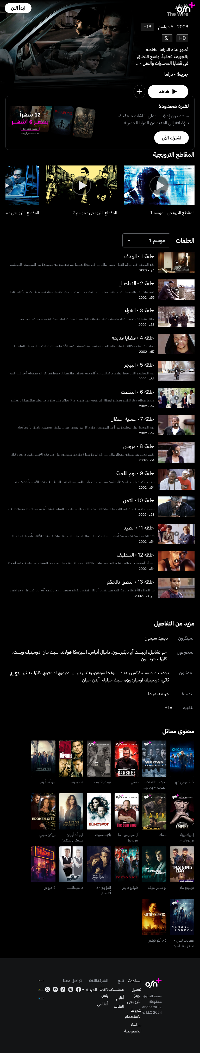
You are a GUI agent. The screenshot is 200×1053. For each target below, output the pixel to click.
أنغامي (102, 1004)
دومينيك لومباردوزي (142, 679)
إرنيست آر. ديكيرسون (129, 651)
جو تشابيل (158, 651)
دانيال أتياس (99, 651)
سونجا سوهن (105, 672)
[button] (18, 8)
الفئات (119, 1006)
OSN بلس (103, 992)
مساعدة (134, 981)
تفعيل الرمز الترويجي (134, 995)
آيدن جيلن (90, 679)
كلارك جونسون (154, 658)
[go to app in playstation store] (41, 998)
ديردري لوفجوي (56, 672)
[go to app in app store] (41, 981)
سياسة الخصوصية (132, 1028)
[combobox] (146, 240)
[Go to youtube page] (55, 990)
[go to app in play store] (41, 989)
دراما (168, 74)
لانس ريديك (130, 672)
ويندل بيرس (82, 672)
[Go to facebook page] (78, 990)
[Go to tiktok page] (63, 990)
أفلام (120, 998)
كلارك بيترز (32, 672)
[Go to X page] (47, 990)
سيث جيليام (112, 679)
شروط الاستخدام (133, 1013)
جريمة (182, 74)
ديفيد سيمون (156, 637)
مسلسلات (116, 989)
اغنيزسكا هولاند (74, 651)
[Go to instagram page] (70, 990)
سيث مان (50, 651)
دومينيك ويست (26, 651)
